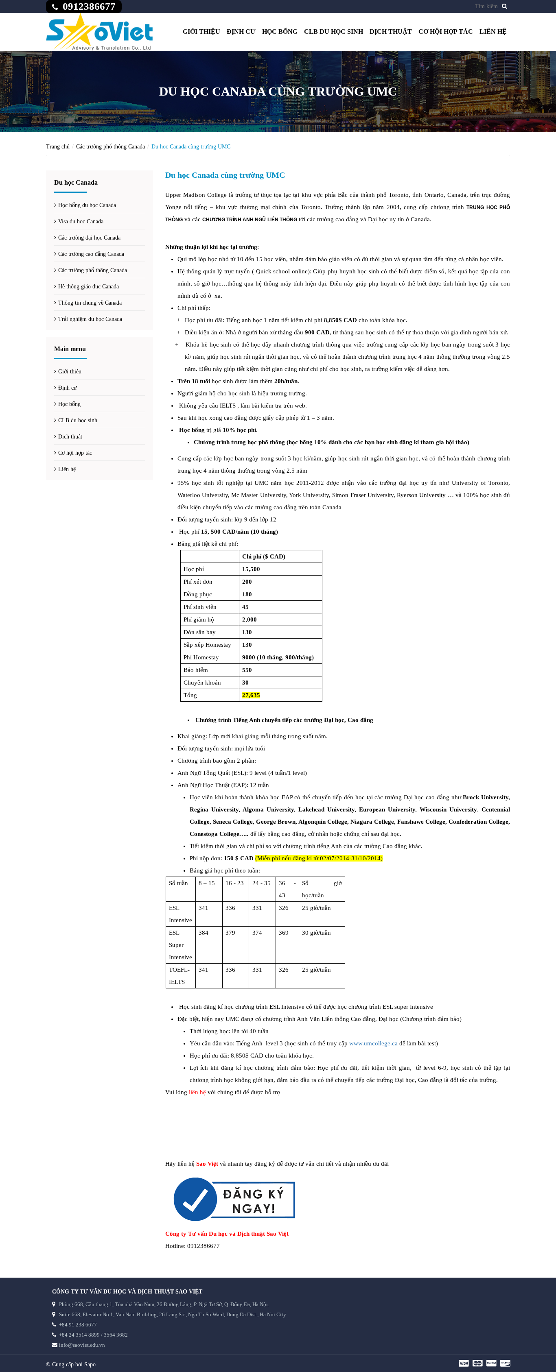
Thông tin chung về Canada (90, 303)
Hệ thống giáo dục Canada (88, 287)
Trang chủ (58, 147)
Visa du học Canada (80, 221)
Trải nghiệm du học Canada (90, 319)
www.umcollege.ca (373, 1043)
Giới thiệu (201, 31)
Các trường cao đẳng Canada (91, 254)
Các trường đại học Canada (89, 238)
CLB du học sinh (333, 31)
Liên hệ (493, 31)
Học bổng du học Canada (87, 205)
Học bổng (280, 31)
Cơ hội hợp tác (445, 31)
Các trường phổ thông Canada (110, 147)
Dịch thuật (391, 31)
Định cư (241, 31)
